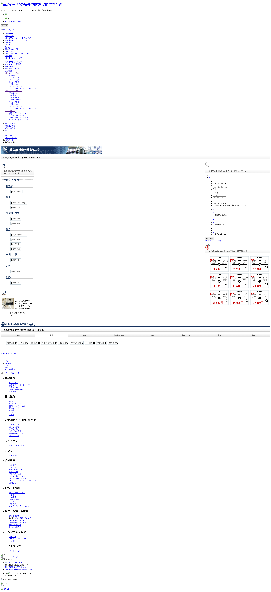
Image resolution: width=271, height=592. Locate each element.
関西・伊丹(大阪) (19, 235)
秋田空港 (34, 343)
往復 (210, 175)
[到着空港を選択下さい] (221, 187)
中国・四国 (186, 335)
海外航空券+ (16, 40)
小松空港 (16, 219)
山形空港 (62, 343)
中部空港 (16, 223)
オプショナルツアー (14, 62)
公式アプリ (13, 455)
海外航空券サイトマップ (18, 113)
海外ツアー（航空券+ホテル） (20, 385)
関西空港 (16, 244)
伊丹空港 (16, 239)
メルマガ (12, 537)
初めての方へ (14, 75)
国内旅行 (28, 518)
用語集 (11, 502)
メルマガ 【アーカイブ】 (18, 539)
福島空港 (112, 343)
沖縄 (253, 335)
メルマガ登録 (10, 369)
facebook (8, 363)
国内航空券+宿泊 (15, 404)
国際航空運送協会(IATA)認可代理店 (18, 569)
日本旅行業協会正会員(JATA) (16, 567)
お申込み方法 (14, 77)
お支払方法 (13, 429)
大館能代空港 (76, 343)
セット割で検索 (215, 241)
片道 (210, 177)
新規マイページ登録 (17, 445)
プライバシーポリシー (17, 86)
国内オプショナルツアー (14, 58)
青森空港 (10, 343)
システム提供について (17, 476)
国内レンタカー (11, 51)
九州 (219, 335)
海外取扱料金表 (15, 525)
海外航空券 (9, 36)
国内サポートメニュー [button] (13, 73)
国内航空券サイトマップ (18, 120)
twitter (7, 365)
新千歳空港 (17, 191)
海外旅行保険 (10, 66)
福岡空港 (16, 271)
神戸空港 (16, 249)
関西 (152, 335)
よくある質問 (14, 80)
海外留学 (8, 56)
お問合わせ (13, 483)
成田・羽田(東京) (19, 203)
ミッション (13, 467)
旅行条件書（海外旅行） (18, 520)
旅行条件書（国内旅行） (18, 522)
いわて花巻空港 (48, 343)
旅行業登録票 (14, 516)
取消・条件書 (14, 82)
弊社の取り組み (15, 474)
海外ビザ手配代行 (12, 68)
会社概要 (8, 71)
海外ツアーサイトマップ (18, 117)
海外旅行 (19, 518)
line (6, 367)
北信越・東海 (119, 335)
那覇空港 (16, 282)
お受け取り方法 (15, 431)
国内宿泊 (8, 42)
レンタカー (13, 495)
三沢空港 (22, 343)
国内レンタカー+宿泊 (17, 406)
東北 (51, 335)
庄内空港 (89, 343)
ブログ (7, 361)
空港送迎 (12, 497)
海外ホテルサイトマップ (18, 115)
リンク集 (12, 504)
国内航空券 (9, 33)
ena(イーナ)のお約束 (17, 469)
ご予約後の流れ (15, 100)
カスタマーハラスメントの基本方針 (22, 88)
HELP (7, 130)
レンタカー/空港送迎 (13, 64)
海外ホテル (9, 45)
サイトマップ (14, 551)
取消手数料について (17, 433)
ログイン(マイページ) (13, 21)
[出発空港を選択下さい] (221, 183)
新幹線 (7, 47)
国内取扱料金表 (15, 527)
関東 (85, 335)
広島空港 (16, 260)
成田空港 (16, 207)
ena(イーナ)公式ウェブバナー (20, 506)
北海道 (17, 335)
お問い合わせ (14, 84)
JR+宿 (11, 412)
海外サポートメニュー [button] (13, 91)
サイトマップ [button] (10, 111)
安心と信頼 (13, 472)
